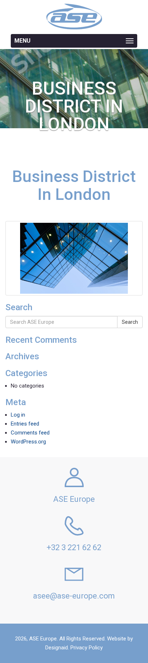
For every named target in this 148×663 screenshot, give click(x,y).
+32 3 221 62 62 (74, 547)
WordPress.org (28, 441)
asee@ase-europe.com (74, 595)
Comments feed (30, 432)
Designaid (56, 647)
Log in (18, 415)
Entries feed (25, 424)
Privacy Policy (86, 647)
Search (130, 322)
